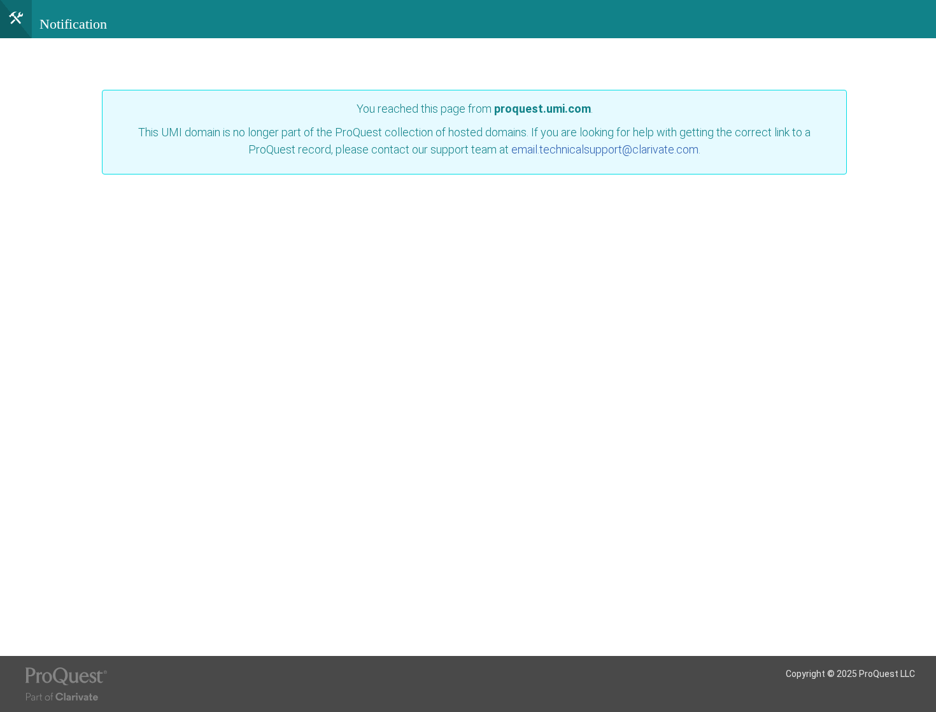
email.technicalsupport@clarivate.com (604, 149)
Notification (73, 24)
